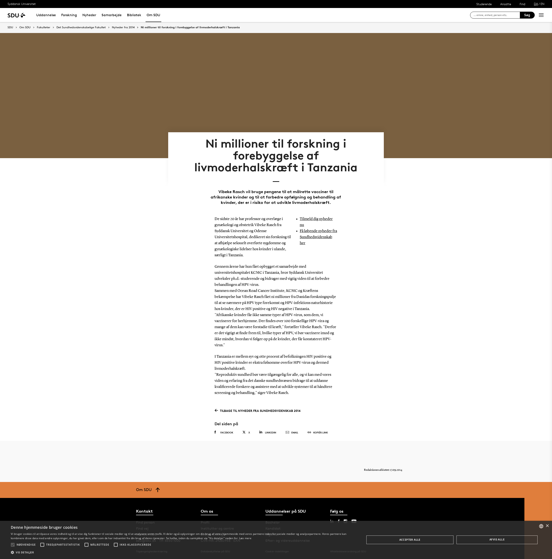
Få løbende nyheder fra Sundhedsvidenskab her (318, 237)
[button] (12, 544)
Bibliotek (134, 15)
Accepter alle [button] (409, 540)
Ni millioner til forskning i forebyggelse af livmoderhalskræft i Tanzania (190, 27)
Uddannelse (46, 15)
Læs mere (245, 538)
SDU (10, 27)
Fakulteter (43, 27)
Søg (527, 15)
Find (522, 4)
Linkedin (270, 432)
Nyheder (89, 15)
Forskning (69, 15)
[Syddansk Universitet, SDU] (16, 15)
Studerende (484, 4)
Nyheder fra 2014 (123, 27)
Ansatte (505, 4)
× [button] (547, 526)
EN (542, 4)
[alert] (276, 540)
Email (294, 432)
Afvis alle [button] (497, 539)
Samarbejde (112, 15)
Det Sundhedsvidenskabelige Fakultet (81, 27)
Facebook (226, 432)
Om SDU (153, 15)
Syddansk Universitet (22, 4)
